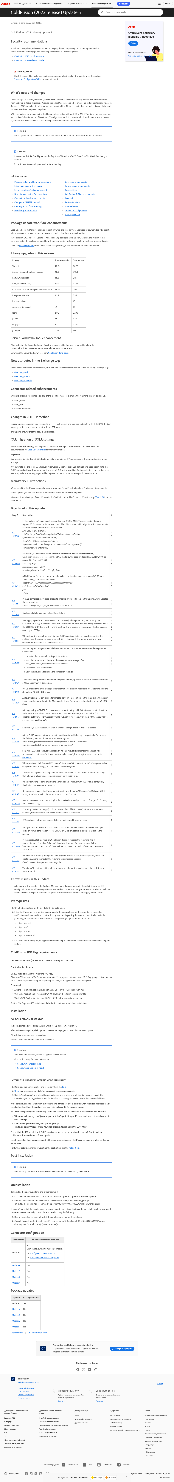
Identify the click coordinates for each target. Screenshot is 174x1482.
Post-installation (72, 202)
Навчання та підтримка (101, 4)
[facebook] (26, 1473)
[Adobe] (5, 3)
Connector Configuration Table (27, 79)
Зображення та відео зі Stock (14, 1444)
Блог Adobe (149, 1456)
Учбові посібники (24, 1398)
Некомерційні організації (83, 1419)
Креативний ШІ (9, 1418)
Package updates (72, 214)
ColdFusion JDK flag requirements (80, 194)
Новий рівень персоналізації (49, 1418)
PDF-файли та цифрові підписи (48, 4)
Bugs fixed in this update (76, 182)
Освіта (77, 1415)
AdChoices (166, 1477)
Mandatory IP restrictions (25, 210)
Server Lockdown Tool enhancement (30, 190)
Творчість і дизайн (21, 4)
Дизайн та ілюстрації (11, 1425)
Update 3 (16, 1271)
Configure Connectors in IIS (29, 1064)
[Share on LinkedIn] (89, 1370)
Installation (70, 198)
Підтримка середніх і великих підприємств (123, 1430)
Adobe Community (116, 1423)
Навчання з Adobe (116, 1426)
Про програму (150, 1419)
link (64, 1087)
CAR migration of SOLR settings (28, 206)
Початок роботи (23, 1391)
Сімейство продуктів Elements (14, 1440)
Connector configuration (76, 210)
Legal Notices (17, 1332)
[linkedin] (40, 1473)
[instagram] (31, 1473)
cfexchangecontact (22, 376)
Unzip (16, 1091)
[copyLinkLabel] (95, 1370)
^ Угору (160, 1384)
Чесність (148, 1448)
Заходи (147, 1426)
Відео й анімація (10, 1429)
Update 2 (16, 1277)
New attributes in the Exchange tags (30, 194)
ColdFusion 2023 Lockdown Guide (29, 56)
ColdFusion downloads (58, 353)
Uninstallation (71, 206)
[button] (159, 4)
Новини (147, 1430)
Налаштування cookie (134, 1474)
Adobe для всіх (150, 1452)
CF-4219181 (99, 497)
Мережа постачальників (153, 1441)
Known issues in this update (77, 186)
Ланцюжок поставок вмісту (49, 1422)
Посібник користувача (26, 1395)
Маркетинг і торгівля (76, 4)
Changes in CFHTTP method (27, 202)
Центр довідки (115, 1415)
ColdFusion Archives (37, 449)
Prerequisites (71, 190)
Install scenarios (26, 245)
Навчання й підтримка (26, 1388)
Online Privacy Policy (37, 1332)
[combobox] (130, 12)
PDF (5, 1433)
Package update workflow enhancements (32, 182)
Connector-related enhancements (29, 198)
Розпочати (99, 1401)
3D (5, 1436)
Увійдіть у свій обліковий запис (156, 1415)
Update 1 (16, 1283)
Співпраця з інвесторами (153, 1437)
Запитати (61, 1401)
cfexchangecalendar (23, 380)
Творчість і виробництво (47, 1429)
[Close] (126, 1477)
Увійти (167, 4)
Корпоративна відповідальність (156, 1434)
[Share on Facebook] (77, 1370)
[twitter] (36, 1473)
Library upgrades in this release (28, 186)
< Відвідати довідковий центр (28, 1382)
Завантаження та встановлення (120, 1419)
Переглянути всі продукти (13, 1447)
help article (74, 1148)
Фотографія (8, 1422)
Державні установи (81, 1423)
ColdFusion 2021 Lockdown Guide (29, 60)
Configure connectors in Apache (31, 1068)
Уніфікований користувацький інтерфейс (52, 1425)
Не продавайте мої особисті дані (156, 1474)
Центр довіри (149, 1445)
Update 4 (16, 1265)
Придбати (123, 4)
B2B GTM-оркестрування (48, 1433)
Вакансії (148, 1423)
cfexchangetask (21, 372)
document (27, 757)
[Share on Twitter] (83, 1370)
